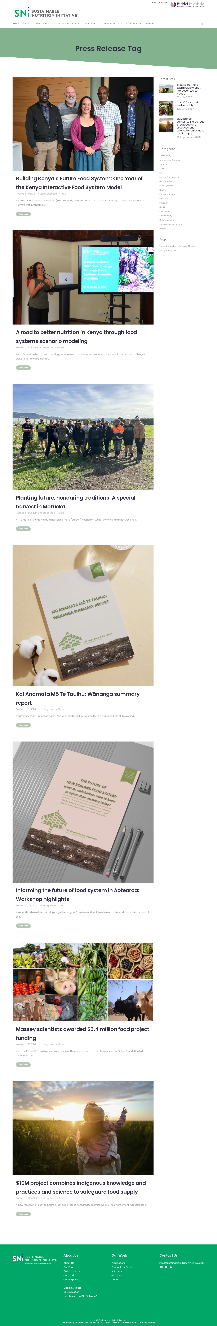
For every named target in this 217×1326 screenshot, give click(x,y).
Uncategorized (48, 193)
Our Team (69, 1267)
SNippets (116, 1271)
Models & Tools (72, 1288)
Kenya (169, 246)
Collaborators (71, 1271)
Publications (118, 1263)
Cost (161, 168)
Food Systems (166, 185)
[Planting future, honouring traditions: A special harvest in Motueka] (83, 437)
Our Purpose (70, 1279)
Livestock (163, 198)
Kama (162, 246)
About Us (68, 1263)
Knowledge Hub (167, 194)
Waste (162, 228)
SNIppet (192, 246)
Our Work (69, 1275)
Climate (163, 164)
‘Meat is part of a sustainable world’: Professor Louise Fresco (188, 89)
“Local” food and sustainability (187, 104)
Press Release (180, 246)
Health (162, 190)
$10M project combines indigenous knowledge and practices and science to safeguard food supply (190, 126)
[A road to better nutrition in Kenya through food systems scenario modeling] (83, 277)
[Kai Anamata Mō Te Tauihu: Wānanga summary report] (83, 615)
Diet (161, 172)
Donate (115, 1279)
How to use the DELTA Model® (80, 1296)
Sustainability (165, 215)
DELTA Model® (71, 1292)
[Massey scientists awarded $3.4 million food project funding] (83, 982)
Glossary (116, 1275)
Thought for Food (167, 250)
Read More (23, 214)
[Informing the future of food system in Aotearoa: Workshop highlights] (83, 812)
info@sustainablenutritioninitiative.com (181, 1263)
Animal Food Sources (169, 160)
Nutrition (163, 207)
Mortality (163, 202)
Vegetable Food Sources (171, 224)
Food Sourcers (166, 181)
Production (164, 211)
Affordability (165, 155)
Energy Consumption (169, 177)
